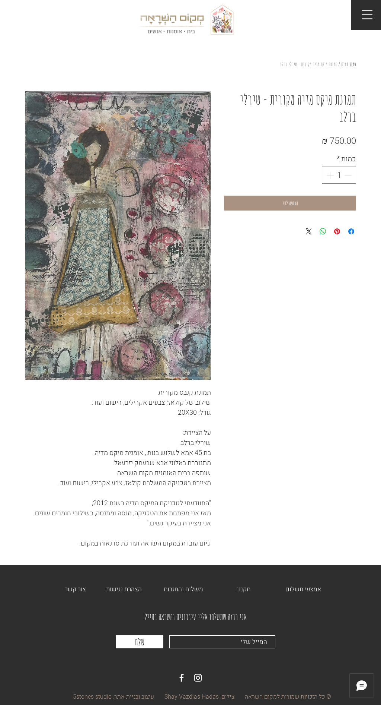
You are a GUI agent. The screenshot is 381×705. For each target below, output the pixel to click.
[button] (367, 14)
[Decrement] (348, 175)
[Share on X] (308, 231)
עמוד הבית (348, 64)
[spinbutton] (339, 175)
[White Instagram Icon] (198, 678)
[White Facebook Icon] (181, 678)
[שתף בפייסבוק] (351, 231)
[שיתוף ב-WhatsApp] (322, 231)
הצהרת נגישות (124, 589)
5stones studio (92, 696)
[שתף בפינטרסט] (337, 231)
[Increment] (329, 175)
